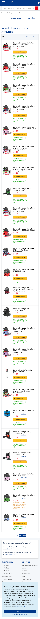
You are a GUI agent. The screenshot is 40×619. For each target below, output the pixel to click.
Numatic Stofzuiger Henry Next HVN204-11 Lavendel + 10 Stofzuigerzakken (24, 148)
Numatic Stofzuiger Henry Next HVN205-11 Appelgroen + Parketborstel (24, 391)
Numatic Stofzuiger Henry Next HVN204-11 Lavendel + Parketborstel (24, 350)
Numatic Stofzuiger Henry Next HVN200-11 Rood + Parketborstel (24, 230)
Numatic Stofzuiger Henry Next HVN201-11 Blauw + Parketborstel (24, 329)
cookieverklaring (20, 606)
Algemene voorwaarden (29, 565)
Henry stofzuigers (16, 18)
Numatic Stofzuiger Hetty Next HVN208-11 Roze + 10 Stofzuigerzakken (23, 44)
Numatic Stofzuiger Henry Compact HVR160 (22, 432)
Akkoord (20, 611)
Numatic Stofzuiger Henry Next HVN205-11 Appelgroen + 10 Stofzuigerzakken (24, 169)
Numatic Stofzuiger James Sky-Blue (24, 411)
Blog (23, 576)
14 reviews (24, 477)
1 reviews (23, 414)
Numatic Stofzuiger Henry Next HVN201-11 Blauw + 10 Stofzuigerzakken (24, 209)
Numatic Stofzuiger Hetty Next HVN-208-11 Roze (23, 475)
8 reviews (23, 498)
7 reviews (23, 273)
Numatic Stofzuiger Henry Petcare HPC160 (22, 189)
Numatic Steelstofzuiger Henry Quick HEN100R (23, 371)
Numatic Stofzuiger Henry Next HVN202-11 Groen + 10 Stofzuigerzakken (24, 86)
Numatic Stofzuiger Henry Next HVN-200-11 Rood (24, 270)
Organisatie (26, 573)
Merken (24, 571)
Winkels (6, 568)
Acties (24, 568)
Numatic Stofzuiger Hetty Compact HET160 (22, 453)
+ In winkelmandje (19, 52)
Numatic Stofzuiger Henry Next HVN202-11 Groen (24, 496)
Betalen (6, 571)
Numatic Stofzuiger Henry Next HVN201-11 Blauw (24, 515)
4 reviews (23, 435)
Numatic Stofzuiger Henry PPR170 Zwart (22, 309)
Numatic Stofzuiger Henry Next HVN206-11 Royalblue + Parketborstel (24, 250)
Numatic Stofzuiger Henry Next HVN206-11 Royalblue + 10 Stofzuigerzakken (24, 107)
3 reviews (23, 456)
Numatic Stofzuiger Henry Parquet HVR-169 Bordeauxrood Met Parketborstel (24, 289)
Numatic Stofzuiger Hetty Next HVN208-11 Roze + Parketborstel (24, 128)
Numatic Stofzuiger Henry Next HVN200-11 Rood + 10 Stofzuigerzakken (24, 65)
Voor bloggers (26, 579)
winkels (8, 549)
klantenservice (10, 554)
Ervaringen (25, 582)
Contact (6, 565)
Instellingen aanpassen (20, 614)
